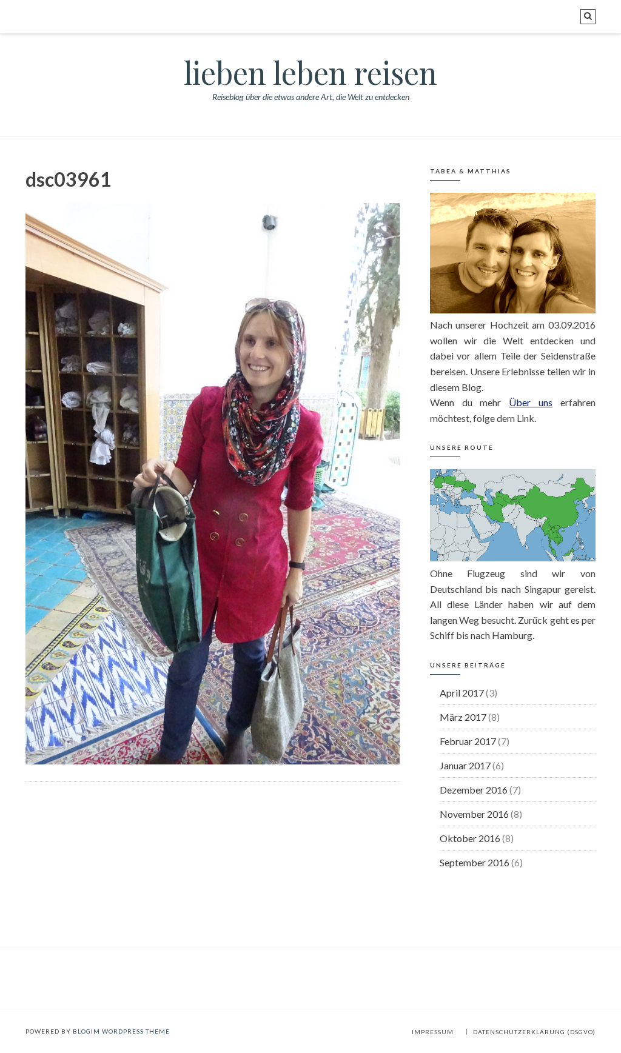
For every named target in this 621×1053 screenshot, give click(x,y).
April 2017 (462, 692)
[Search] (588, 16)
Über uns (530, 402)
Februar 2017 (468, 741)
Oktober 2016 (470, 838)
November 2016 (474, 814)
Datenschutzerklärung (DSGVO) (534, 1032)
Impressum (433, 1032)
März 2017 (463, 717)
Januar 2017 (465, 765)
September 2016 (474, 862)
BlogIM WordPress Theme (121, 1031)
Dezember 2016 (474, 789)
